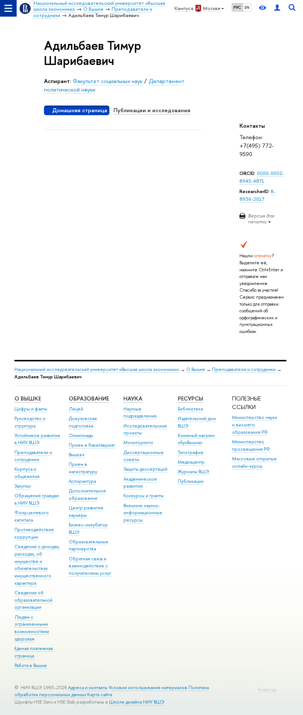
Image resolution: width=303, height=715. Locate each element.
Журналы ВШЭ (193, 471)
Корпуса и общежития (27, 472)
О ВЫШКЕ (27, 398)
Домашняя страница (79, 110)
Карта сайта (99, 694)
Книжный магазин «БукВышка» (196, 439)
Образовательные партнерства (88, 545)
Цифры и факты (30, 409)
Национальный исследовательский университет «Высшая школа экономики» (96, 369)
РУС (237, 7)
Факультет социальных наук (108, 81)
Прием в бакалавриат (92, 445)
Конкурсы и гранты (143, 495)
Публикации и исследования (151, 110)
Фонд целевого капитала (31, 516)
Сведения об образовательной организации (33, 600)
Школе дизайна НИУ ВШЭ (136, 702)
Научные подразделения (140, 412)
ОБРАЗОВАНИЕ (89, 398)
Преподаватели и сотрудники (244, 369)
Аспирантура (82, 481)
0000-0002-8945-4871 (261, 177)
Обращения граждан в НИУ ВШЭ (36, 499)
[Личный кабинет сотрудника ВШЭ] (277, 8)
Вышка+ (77, 454)
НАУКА (132, 398)
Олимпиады (81, 435)
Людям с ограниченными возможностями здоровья (31, 628)
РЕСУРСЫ (190, 398)
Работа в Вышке (30, 665)
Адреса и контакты (88, 687)
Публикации (191, 481)
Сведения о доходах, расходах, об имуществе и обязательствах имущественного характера (37, 564)
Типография (190, 452)
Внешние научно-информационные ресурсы (142, 512)
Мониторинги (138, 442)
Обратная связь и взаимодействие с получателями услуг (90, 566)
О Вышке (195, 369)
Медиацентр (191, 462)
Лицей (76, 409)
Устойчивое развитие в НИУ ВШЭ (37, 439)
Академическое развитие (140, 482)
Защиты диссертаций (145, 469)
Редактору (267, 689)
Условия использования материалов (148, 687)
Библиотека (190, 409)
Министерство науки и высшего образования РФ (254, 424)
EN (247, 7)
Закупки (22, 486)
